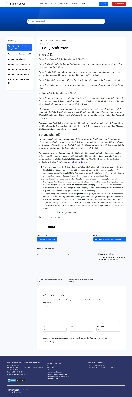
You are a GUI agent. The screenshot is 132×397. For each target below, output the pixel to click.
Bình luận (47, 302)
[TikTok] (120, 390)
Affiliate (49, 370)
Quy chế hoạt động (52, 378)
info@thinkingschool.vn (19, 374)
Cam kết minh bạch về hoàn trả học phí (58, 376)
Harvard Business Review (76, 162)
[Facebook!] (110, 390)
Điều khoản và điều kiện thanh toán (57, 374)
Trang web (100, 326)
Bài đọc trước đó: (46, 237)
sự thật (103, 109)
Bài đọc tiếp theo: (109, 237)
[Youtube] (114, 390)
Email (72, 326)
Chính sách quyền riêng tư (54, 372)
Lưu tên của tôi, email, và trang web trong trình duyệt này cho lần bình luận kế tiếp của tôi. (75, 338)
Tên (44, 326)
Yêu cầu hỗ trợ (51, 368)
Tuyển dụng (50, 366)
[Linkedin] (123, 390)
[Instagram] (117, 390)
